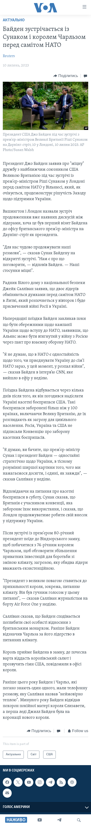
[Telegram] (59, 820)
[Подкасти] (72, 782)
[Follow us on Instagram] (39, 782)
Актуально (14, 20)
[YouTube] (39, 820)
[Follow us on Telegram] (50, 782)
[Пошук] (79, 820)
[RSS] (61, 782)
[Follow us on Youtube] (28, 782)
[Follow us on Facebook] (7, 782)
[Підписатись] (7, 793)
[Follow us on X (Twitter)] (18, 782)
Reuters (9, 56)
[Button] (65, 76)
